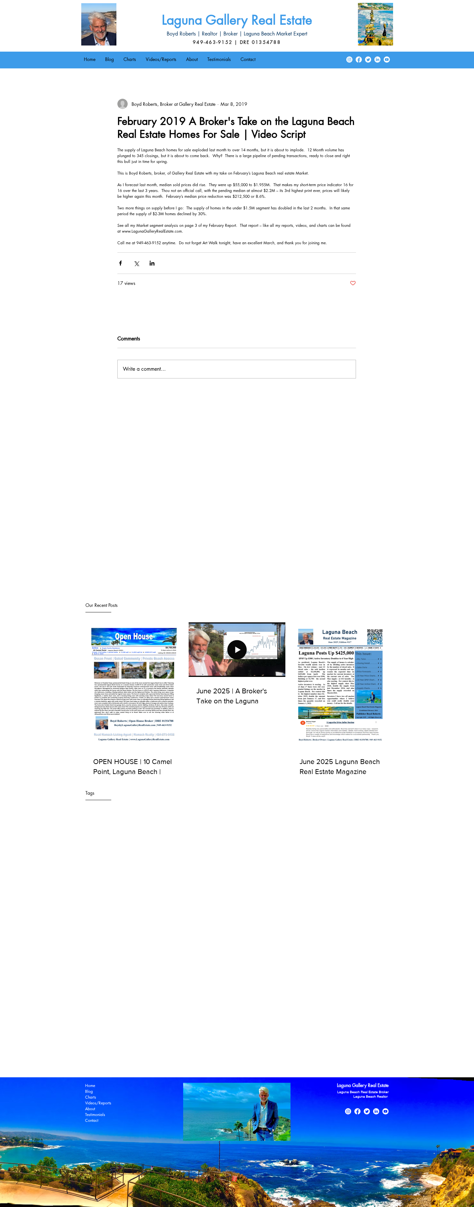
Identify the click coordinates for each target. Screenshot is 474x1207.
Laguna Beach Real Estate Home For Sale (198, 1024)
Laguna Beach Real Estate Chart (289, 1014)
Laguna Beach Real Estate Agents (223, 1014)
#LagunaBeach (96, 986)
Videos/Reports (98, 1103)
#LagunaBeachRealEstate (186, 986)
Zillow (245, 1061)
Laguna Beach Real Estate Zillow (195, 1033)
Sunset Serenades (176, 1061)
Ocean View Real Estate (219, 1052)
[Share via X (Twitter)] (136, 263)
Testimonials (95, 1114)
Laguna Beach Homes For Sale (348, 1005)
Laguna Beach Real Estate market (262, 1033)
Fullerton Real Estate (146, 1005)
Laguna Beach (199, 1005)
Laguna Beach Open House (108, 1014)
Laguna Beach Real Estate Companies (118, 1024)
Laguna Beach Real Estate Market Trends (121, 1033)
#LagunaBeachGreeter (136, 986)
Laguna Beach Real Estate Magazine (277, 1024)
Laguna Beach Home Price (289, 1005)
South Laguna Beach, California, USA (118, 1061)
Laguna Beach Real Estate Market (348, 1024)
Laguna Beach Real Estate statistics (331, 1033)
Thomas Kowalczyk (216, 1061)
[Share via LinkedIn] (152, 263)
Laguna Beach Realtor (103, 1042)
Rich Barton (310, 1052)
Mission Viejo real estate (168, 1052)
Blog (89, 1091)
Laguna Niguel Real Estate (215, 1042)
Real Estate (284, 1052)
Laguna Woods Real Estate (270, 1042)
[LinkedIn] (377, 59)
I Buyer (176, 1005)
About (90, 1108)
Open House (258, 1052)
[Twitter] (368, 59)
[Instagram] (349, 59)
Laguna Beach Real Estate (163, 1014)
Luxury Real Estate (357, 1042)
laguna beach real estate (278, 1061)
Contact (91, 1120)
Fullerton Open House (103, 1005)
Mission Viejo (127, 1052)
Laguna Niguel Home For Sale (157, 1042)
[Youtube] (387, 59)
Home (90, 1085)
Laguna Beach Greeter (238, 1005)
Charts (90, 1097)
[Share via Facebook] (120, 263)
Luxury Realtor (96, 1052)
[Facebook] (359, 59)
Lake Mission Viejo (318, 1042)
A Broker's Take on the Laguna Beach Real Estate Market (137, 996)
